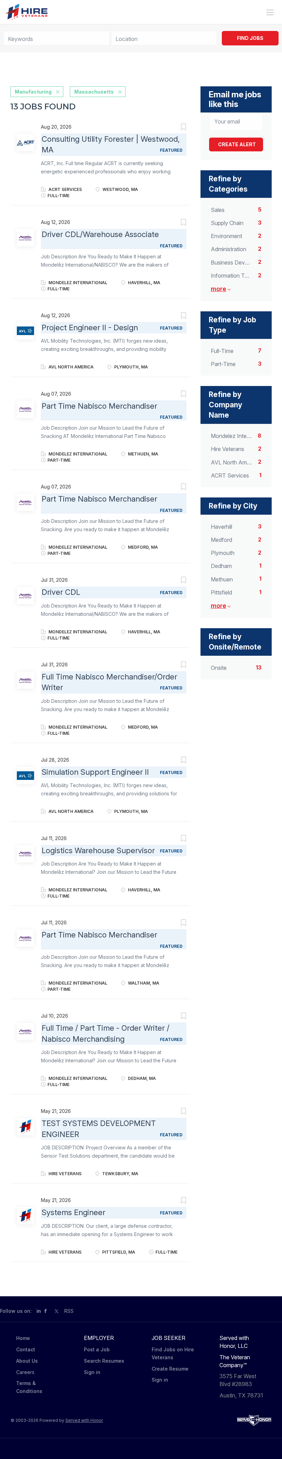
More (218, 288)
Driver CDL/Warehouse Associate (100, 234)
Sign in (92, 1372)
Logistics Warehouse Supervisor (98, 850)
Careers (25, 1372)
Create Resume (170, 1369)
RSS (69, 1311)
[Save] (176, 128)
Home (23, 1338)
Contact (25, 1349)
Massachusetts (94, 92)
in (38, 1311)
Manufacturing (33, 92)
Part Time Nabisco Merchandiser (99, 405)
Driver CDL (61, 592)
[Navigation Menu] (270, 12)
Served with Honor (84, 1420)
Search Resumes (104, 1361)
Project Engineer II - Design (90, 327)
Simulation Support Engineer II (95, 772)
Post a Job (97, 1349)
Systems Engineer (73, 1212)
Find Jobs (250, 38)
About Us (27, 1361)
